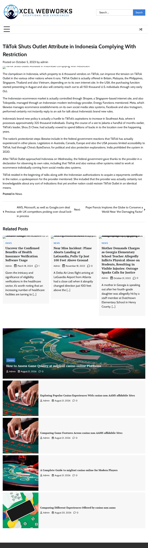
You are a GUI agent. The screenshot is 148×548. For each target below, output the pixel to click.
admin (44, 62)
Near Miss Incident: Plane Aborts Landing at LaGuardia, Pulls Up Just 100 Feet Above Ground (73, 254)
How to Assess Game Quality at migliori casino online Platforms (53, 366)
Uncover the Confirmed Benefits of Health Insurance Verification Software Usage (22, 254)
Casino (11, 360)
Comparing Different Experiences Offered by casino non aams (78, 507)
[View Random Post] (140, 29)
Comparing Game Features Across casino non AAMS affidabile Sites (81, 433)
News (18, 194)
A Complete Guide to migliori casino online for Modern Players (78, 470)
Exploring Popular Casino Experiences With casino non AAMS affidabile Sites (87, 395)
